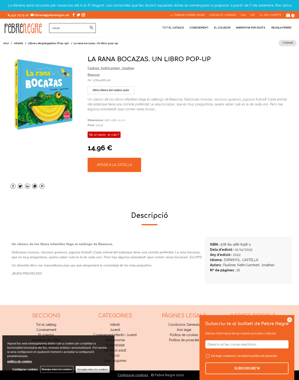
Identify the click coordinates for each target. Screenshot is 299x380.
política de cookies (19, 361)
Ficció (115, 355)
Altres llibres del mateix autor (111, 90)
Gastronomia (115, 340)
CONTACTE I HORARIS (223, 15)
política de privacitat (264, 356)
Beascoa (94, 74)
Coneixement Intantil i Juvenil (115, 335)
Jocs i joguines (115, 360)
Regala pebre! (281, 27)
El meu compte (270, 15)
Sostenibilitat (115, 345)
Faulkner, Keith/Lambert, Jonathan (111, 68)
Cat (252, 15)
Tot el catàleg (173, 27)
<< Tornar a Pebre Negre (187, 15)
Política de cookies (184, 335)
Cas (243, 15)
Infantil (115, 324)
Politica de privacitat (184, 340)
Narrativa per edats (250, 27)
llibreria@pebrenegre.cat (52, 15)
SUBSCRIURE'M (247, 368)
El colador (222, 27)
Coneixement (199, 27)
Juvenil (115, 330)
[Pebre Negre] (23, 31)
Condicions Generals (184, 324)
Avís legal (184, 330)
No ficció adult (115, 350)
